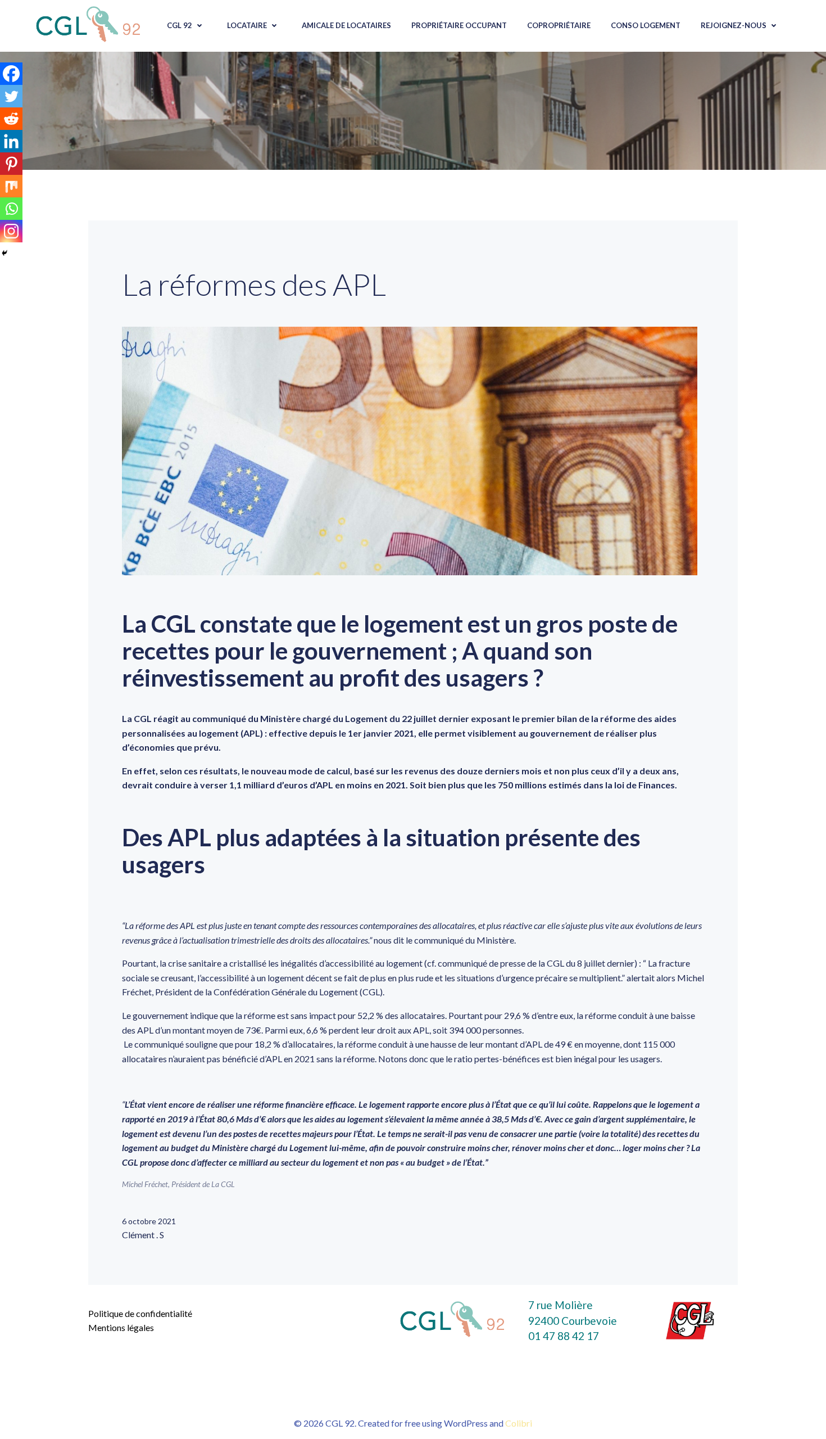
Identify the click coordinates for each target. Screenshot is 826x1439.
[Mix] (11, 186)
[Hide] (4, 253)
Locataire (247, 25)
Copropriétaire (559, 25)
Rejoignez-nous (733, 25)
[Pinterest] (11, 163)
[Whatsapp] (11, 208)
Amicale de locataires (346, 25)
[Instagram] (11, 231)
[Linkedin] (11, 141)
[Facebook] (11, 73)
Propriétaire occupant (459, 25)
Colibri (518, 1423)
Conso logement (645, 25)
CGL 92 (179, 25)
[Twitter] (11, 96)
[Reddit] (11, 118)
